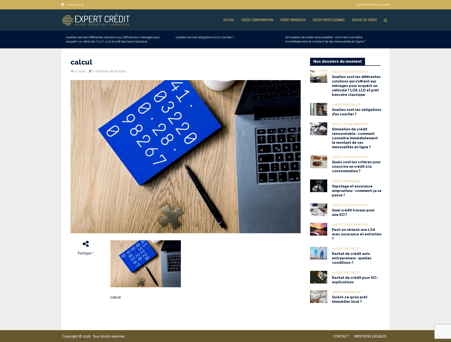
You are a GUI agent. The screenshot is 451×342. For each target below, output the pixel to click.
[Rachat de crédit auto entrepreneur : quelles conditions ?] (318, 253)
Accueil (228, 20)
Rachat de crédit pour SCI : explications (355, 280)
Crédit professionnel (329, 20)
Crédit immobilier (293, 20)
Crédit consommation (257, 20)
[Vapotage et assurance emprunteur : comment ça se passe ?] (318, 185)
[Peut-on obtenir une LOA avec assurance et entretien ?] (318, 229)
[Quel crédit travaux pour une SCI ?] (318, 209)
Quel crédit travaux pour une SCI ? (353, 212)
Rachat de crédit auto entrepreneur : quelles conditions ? (352, 258)
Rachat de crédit (364, 20)
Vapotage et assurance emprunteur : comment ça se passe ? (356, 190)
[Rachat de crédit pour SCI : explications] (318, 277)
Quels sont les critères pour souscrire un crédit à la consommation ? (356, 166)
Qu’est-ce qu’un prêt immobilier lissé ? (349, 299)
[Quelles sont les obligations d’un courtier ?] (318, 109)
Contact (341, 336)
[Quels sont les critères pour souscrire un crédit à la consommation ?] (318, 161)
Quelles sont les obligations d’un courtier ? (205, 37)
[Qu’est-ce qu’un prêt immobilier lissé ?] (318, 296)
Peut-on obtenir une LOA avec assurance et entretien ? (356, 234)
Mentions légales (370, 336)
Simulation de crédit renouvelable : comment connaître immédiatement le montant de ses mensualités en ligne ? (325, 39)
